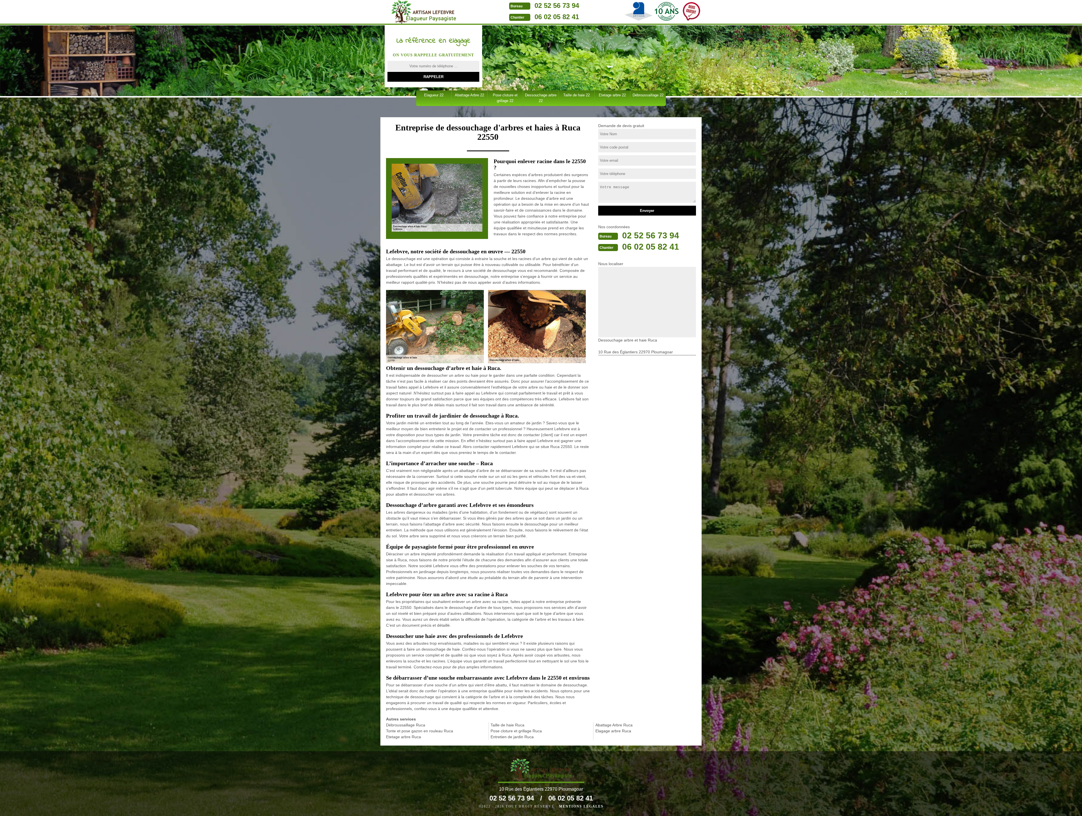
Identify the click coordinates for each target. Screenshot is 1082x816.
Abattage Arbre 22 (469, 95)
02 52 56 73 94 (557, 5)
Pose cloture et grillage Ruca (516, 731)
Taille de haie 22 (576, 95)
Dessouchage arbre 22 (540, 98)
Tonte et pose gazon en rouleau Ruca (419, 731)
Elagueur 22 (434, 95)
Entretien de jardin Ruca (512, 737)
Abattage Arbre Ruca (614, 725)
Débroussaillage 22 (648, 95)
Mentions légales (581, 806)
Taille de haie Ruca (507, 725)
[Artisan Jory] (423, 12)
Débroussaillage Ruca (405, 725)
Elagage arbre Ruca (613, 731)
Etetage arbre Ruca (403, 737)
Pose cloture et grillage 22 (505, 98)
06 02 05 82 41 (557, 17)
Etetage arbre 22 (612, 95)
